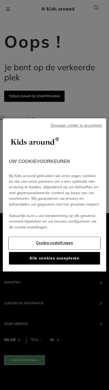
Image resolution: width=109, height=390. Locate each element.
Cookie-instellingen (54, 243)
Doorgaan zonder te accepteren (76, 125)
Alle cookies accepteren (54, 258)
